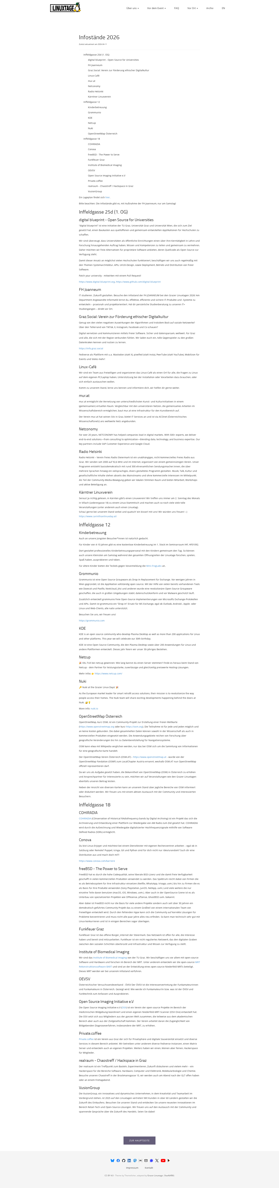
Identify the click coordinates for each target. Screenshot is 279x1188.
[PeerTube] (169, 1160)
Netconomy (94, 86)
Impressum (132, 1167)
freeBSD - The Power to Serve (103, 154)
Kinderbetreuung (97, 107)
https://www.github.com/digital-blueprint (138, 281)
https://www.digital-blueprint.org (97, 281)
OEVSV (91, 170)
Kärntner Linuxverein (99, 96)
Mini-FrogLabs (154, 565)
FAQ (176, 8)
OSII (124, 1007)
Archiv (209, 8)
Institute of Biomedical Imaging (105, 165)
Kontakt (149, 1167)
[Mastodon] (135, 1160)
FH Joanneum (95, 65)
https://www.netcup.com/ (108, 673)
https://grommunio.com (92, 620)
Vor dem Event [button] (155, 8)
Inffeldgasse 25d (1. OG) (96, 54)
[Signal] (152, 1160)
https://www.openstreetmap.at (149, 756)
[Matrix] (141, 1160)
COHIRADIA (94, 144)
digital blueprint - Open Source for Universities (113, 59)
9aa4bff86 (169, 1175)
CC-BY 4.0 (109, 1175)
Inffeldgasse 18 (91, 138)
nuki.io (94, 708)
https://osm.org (134, 726)
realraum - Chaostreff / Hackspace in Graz (110, 186)
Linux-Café (93, 75)
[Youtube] (163, 1160)
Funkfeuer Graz (96, 159)
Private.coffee (95, 180)
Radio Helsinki (95, 91)
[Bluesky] (113, 1160)
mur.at (91, 80)
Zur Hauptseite (139, 1140)
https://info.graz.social (91, 348)
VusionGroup (95, 191)
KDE (90, 117)
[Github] (124, 1160)
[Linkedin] (130, 1160)
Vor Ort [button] (191, 8)
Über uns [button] (131, 8)
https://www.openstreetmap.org (97, 726)
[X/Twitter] (157, 1160)
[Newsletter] (146, 1160)
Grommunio (94, 112)
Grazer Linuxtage (155, 1175)
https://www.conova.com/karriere (97, 860)
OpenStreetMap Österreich (102, 133)
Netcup (92, 122)
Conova (92, 149)
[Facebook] (118, 1160)
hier (107, 197)
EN (223, 8)
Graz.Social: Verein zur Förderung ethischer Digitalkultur (118, 70)
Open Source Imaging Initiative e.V (106, 175)
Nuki (90, 128)
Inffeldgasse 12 (91, 101)
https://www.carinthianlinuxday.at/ (98, 516)
